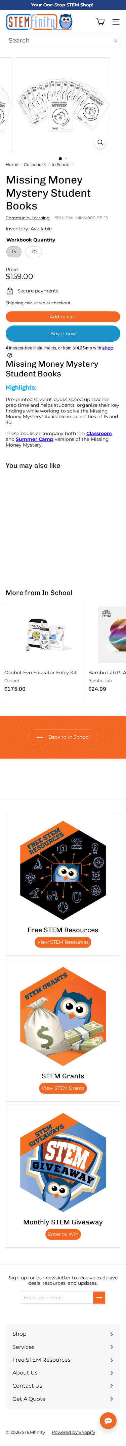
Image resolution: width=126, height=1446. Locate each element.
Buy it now (63, 334)
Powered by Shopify (73, 1432)
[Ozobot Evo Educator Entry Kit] (42, 649)
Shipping (15, 302)
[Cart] (100, 22)
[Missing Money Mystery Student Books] (42, 525)
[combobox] (63, 40)
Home (12, 164)
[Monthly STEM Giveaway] (63, 1162)
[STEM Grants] (63, 1016)
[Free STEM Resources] (63, 870)
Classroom (99, 433)
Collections (35, 164)
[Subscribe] (99, 1298)
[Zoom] (100, 142)
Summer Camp (34, 439)
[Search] (115, 40)
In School (61, 164)
